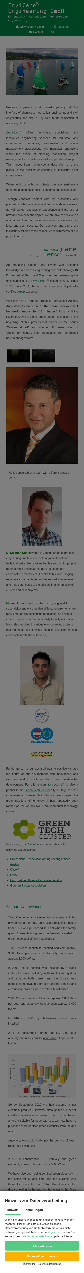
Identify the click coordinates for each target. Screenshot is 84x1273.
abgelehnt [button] (53, 1232)
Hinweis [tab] (13, 1210)
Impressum (29, 1264)
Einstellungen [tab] (32, 1210)
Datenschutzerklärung (49, 1264)
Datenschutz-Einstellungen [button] (37, 1236)
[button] (42, 1246)
